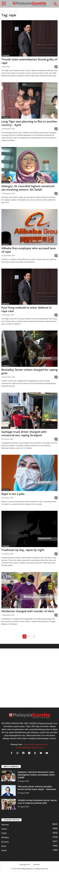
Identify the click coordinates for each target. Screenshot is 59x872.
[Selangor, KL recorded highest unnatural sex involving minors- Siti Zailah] (29, 165)
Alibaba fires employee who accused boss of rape (28, 250)
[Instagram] (18, 753)
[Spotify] (24, 753)
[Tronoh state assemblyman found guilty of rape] (29, 38)
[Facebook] (12, 753)
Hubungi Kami (24, 864)
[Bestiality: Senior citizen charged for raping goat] (29, 349)
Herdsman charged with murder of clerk (27, 611)
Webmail (36, 864)
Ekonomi (5, 842)
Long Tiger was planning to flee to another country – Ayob (29, 123)
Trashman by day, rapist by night (22, 550)
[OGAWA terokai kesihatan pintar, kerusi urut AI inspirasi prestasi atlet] (8, 804)
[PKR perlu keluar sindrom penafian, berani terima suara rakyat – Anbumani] (8, 790)
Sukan (4, 850)
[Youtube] (47, 753)
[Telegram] (30, 753)
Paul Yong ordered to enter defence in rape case (26, 309)
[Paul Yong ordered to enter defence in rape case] (29, 287)
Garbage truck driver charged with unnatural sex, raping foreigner (24, 433)
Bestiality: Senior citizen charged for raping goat (29, 371)
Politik (4, 833)
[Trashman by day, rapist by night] (29, 529)
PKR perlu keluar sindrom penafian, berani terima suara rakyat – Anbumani (37, 788)
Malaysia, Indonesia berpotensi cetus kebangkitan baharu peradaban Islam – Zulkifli (37, 775)
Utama (4, 829)
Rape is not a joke (13, 494)
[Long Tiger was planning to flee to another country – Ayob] (29, 100)
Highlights (5, 55)
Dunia (3, 846)
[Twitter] (42, 753)
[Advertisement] (29, 678)
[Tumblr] (36, 753)
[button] (54, 4)
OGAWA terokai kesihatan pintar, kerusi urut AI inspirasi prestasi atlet (37, 801)
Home (3, 11)
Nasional (5, 825)
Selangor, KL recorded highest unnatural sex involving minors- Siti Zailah (27, 187)
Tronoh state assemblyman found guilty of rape (29, 61)
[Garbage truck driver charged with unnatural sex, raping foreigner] (29, 411)
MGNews (5, 837)
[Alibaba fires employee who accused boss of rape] (29, 227)
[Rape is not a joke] (29, 473)
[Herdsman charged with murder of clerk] (29, 590)
